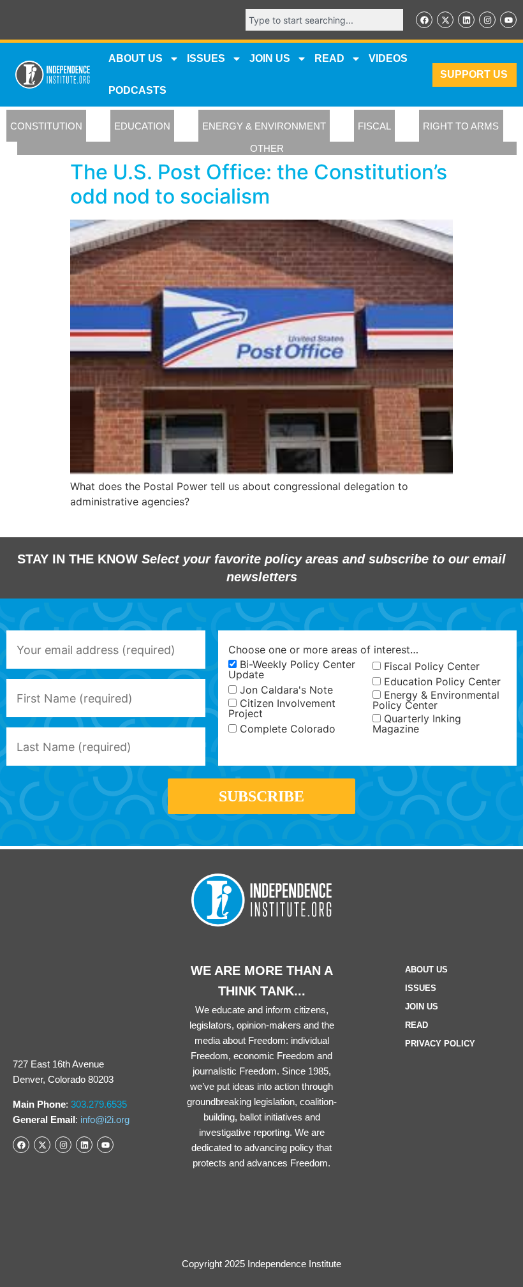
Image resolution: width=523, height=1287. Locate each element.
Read (416, 1025)
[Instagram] (487, 19)
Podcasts (137, 90)
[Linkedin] (466, 19)
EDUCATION (142, 126)
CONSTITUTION (46, 126)
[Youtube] (508, 19)
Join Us (421, 1006)
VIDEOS (388, 58)
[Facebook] (424, 19)
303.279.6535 (99, 1104)
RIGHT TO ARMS (461, 126)
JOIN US (269, 58)
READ (329, 58)
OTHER (267, 148)
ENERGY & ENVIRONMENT (264, 126)
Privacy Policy (440, 1043)
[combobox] (324, 20)
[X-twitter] (445, 19)
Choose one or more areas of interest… (323, 649)
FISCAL (374, 126)
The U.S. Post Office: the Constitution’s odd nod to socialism (258, 184)
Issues (206, 58)
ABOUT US (135, 58)
